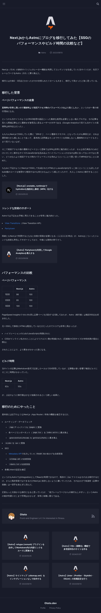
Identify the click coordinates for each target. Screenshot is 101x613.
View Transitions (12, 223)
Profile (42, 608)
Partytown (10, 228)
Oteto (23, 514)
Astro (43, 52)
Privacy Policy (55, 608)
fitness (61, 518)
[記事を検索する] (98, 4)
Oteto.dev (50, 603)
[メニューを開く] (4, 4)
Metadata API (15, 453)
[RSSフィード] (93, 516)
